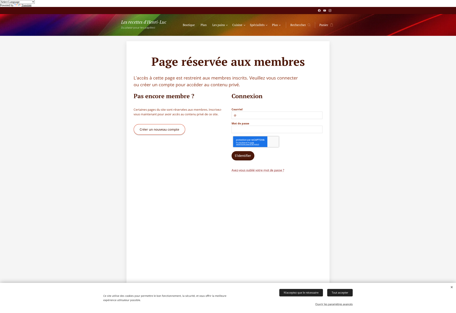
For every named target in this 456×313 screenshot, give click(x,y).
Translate (26, 5)
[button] (300, 24)
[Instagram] (330, 10)
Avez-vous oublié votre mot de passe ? (258, 170)
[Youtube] (324, 10)
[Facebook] (319, 10)
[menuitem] (190, 24)
